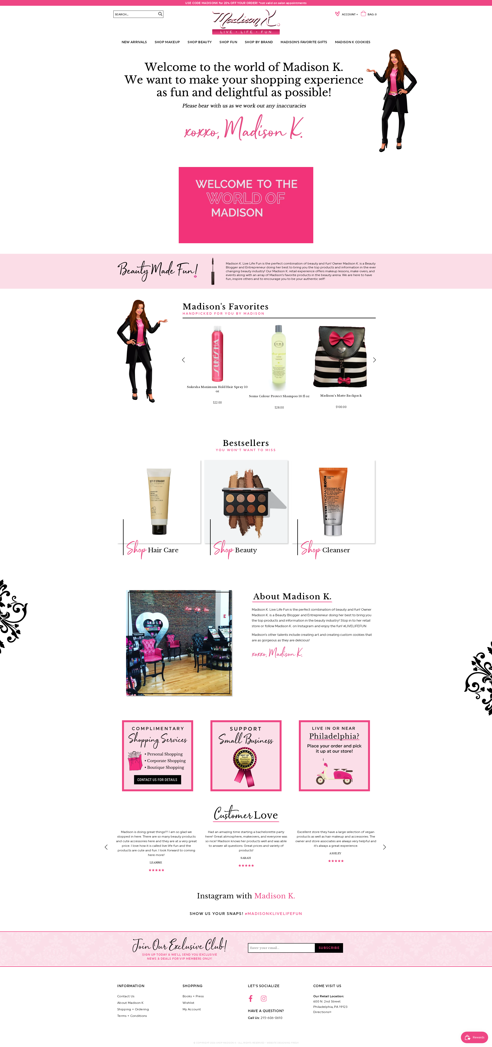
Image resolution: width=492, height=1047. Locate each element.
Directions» (322, 1012)
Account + (350, 14)
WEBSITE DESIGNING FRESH (283, 1043)
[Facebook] (252, 1000)
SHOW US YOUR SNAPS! (246, 914)
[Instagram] (264, 1000)
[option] (246, 100)
